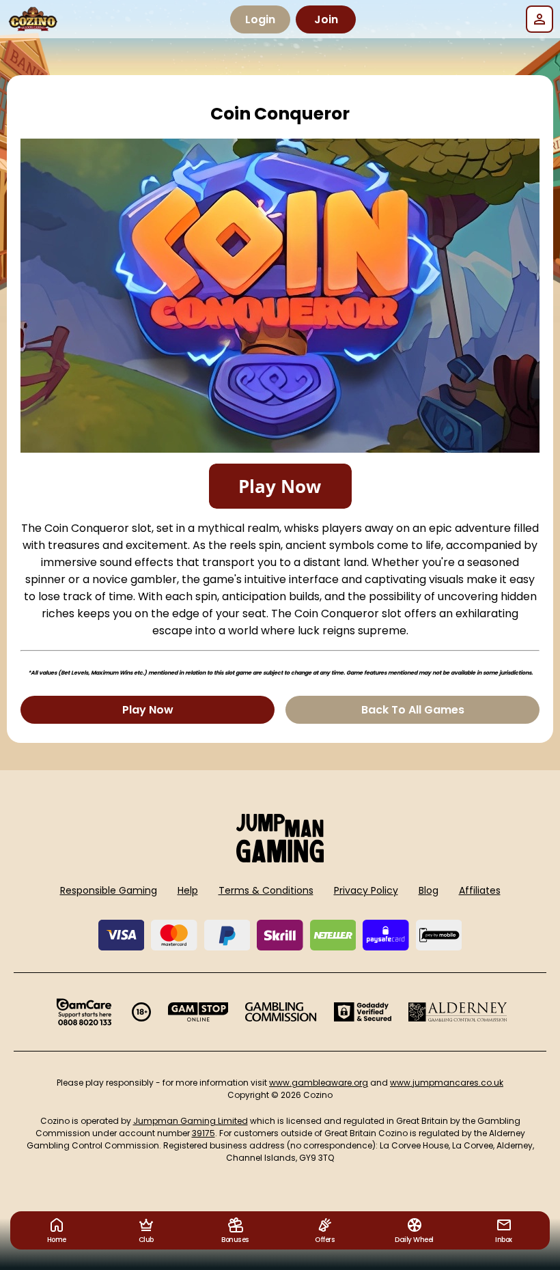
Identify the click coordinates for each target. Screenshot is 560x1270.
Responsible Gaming (108, 890)
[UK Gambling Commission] (280, 1011)
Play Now (147, 710)
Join (326, 19)
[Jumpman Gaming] (280, 858)
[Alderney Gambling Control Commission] (457, 1011)
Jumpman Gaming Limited (190, 1121)
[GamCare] (84, 1012)
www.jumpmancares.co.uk (446, 1082)
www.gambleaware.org (318, 1082)
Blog (428, 890)
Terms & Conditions (266, 890)
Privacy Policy (366, 890)
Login (260, 19)
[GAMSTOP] (198, 1011)
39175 (203, 1133)
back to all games (412, 710)
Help (188, 890)
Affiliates (480, 890)
